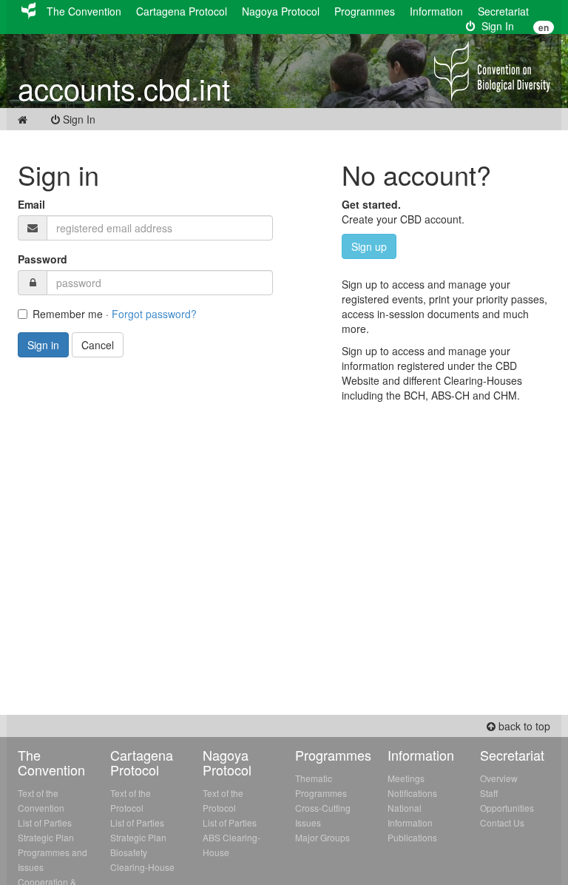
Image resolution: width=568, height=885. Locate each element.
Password (42, 259)
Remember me (68, 313)
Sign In (495, 25)
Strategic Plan (46, 837)
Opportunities (507, 807)
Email (31, 204)
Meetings (406, 778)
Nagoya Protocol (281, 11)
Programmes (364, 11)
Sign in (43, 344)
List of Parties (45, 822)
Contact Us (502, 822)
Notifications (412, 793)
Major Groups (322, 837)
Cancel (97, 344)
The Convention (84, 11)
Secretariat (503, 11)
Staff (489, 793)
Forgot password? (154, 313)
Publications (412, 837)
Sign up (369, 246)
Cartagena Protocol (181, 11)
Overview (499, 778)
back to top (523, 726)
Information (436, 11)
